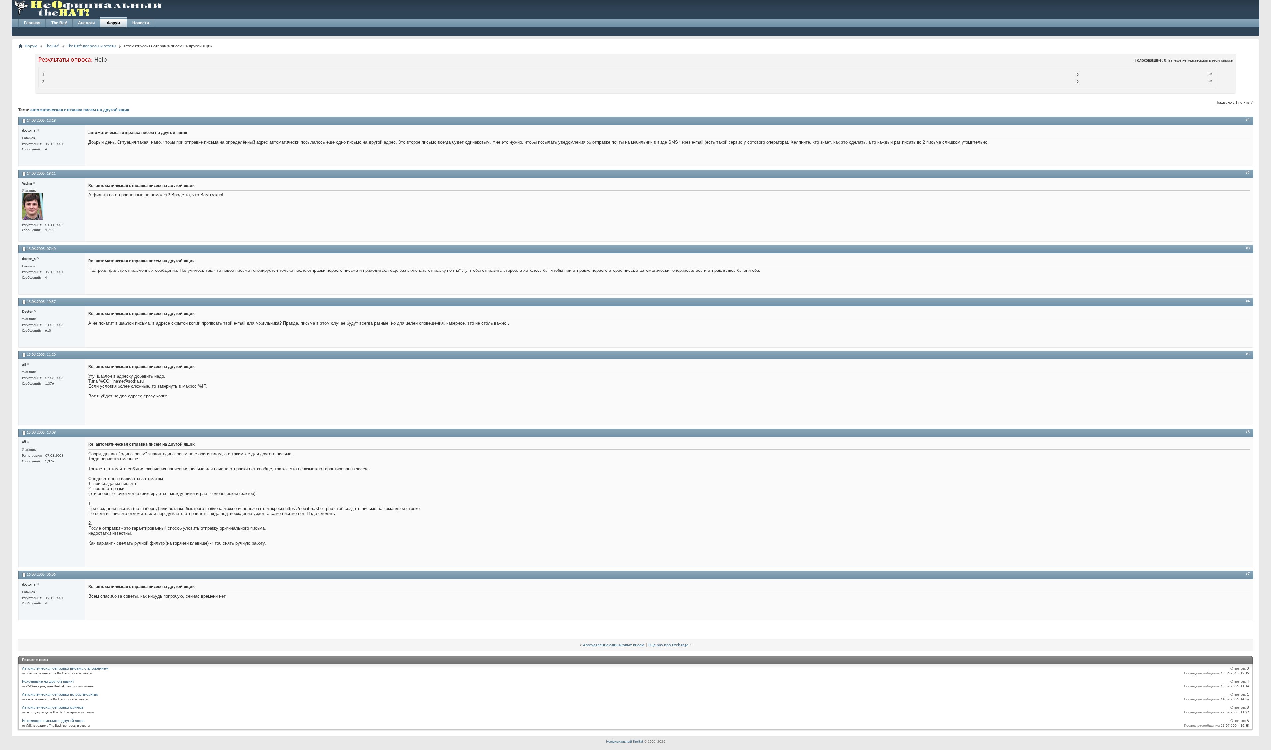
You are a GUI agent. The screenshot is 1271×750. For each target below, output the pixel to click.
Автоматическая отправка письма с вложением (65, 668)
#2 (1248, 173)
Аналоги (86, 23)
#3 (1248, 248)
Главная (32, 23)
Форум (113, 23)
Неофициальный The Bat (624, 742)
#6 (1248, 432)
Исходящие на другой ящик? (48, 681)
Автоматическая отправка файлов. (53, 707)
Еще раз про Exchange (668, 645)
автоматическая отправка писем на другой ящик (79, 110)
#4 (1248, 301)
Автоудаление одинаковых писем (613, 645)
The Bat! (59, 23)
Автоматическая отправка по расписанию (60, 694)
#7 (1248, 574)
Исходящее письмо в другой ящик (53, 721)
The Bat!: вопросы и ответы (91, 46)
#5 (1248, 354)
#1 (1248, 120)
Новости (140, 23)
